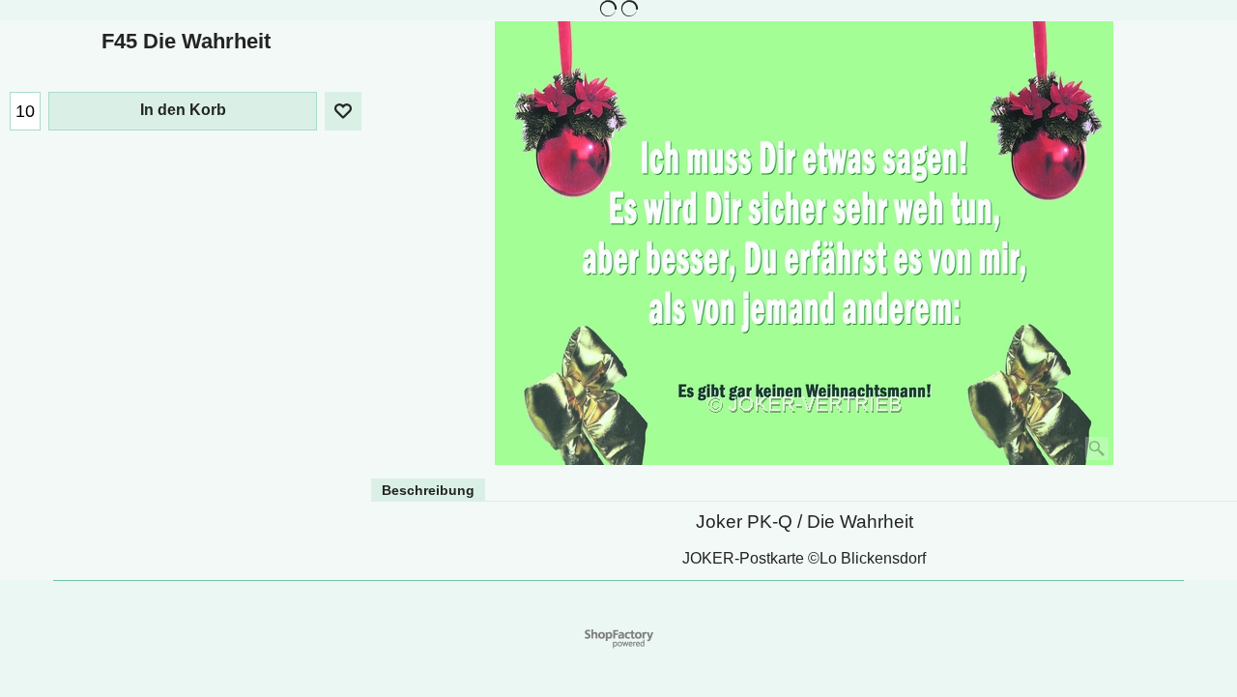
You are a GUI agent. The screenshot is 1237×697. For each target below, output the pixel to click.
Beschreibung (428, 490)
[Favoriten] (343, 111)
